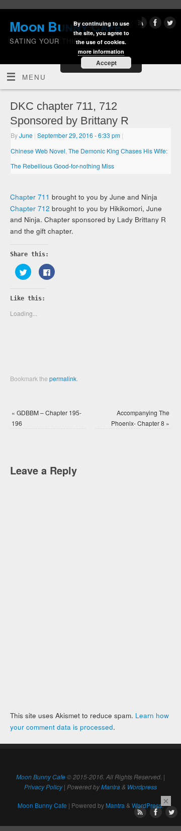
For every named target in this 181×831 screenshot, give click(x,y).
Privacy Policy (43, 786)
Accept (106, 62)
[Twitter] (168, 24)
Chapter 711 (30, 197)
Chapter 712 (30, 208)
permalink (62, 378)
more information (101, 51)
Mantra (110, 786)
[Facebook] (154, 24)
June (26, 135)
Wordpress (142, 786)
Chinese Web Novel (38, 150)
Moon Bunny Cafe (40, 776)
